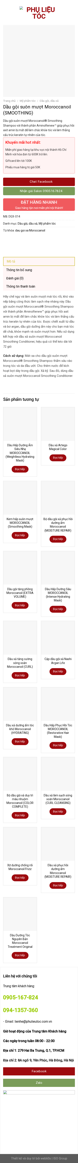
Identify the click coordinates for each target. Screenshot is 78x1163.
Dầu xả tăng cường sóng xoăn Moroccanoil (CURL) (20, 662)
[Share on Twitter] (22, 240)
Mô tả (11, 261)
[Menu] (6, 13)
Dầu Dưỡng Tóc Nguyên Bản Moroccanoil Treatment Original (20, 941)
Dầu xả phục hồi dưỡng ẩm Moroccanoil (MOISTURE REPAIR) (58, 871)
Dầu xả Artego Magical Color (58, 447)
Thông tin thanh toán (20, 286)
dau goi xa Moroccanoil (30, 230)
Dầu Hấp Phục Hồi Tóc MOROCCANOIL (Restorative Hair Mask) (58, 731)
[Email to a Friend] (29, 240)
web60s (46, 1158)
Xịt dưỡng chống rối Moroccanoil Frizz (20, 867)
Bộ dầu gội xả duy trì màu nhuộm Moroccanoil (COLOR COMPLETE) (19, 801)
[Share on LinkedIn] (44, 240)
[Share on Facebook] (14, 240)
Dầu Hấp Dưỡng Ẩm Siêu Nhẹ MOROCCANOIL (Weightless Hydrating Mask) (20, 453)
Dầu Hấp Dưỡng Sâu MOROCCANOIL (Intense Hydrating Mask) (58, 594)
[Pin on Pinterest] (36, 240)
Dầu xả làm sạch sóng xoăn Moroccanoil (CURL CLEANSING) (58, 799)
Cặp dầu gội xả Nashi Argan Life (58, 660)
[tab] (39, 261)
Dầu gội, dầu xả (49, 100)
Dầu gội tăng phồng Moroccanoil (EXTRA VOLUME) (19, 592)
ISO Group (60, 1158)
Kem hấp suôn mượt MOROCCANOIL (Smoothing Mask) (20, 522)
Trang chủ (9, 100)
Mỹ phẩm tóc (28, 100)
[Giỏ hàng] (73, 13)
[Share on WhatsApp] (7, 240)
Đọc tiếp (20, 469)
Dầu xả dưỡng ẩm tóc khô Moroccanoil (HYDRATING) (20, 729)
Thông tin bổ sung (19, 270)
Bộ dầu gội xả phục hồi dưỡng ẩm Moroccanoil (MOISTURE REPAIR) (58, 524)
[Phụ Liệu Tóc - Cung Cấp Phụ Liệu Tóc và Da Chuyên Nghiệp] (39, 13)
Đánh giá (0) (15, 278)
